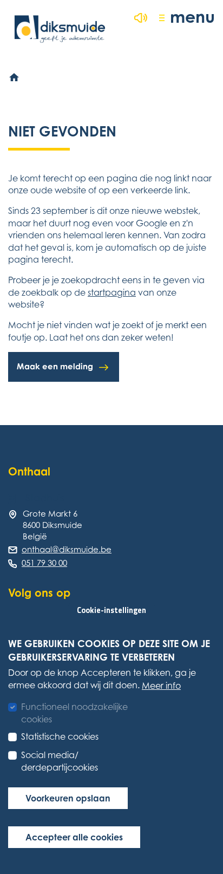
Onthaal (29, 471)
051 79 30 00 (44, 563)
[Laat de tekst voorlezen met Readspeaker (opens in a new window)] (140, 18)
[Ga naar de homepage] (60, 29)
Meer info (161, 685)
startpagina (112, 292)
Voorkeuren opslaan (67, 798)
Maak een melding (55, 366)
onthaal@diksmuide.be (67, 549)
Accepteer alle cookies (74, 837)
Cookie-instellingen (111, 610)
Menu (192, 16)
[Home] (14, 77)
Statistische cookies (60, 736)
